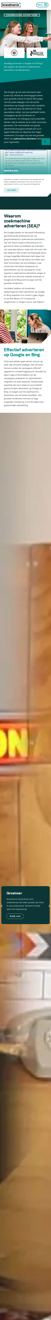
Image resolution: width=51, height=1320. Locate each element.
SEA (39, 242)
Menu (40, 5)
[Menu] (45, 4)
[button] (6, 52)
